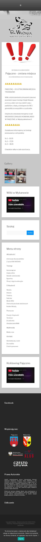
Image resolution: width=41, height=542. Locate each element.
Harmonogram (11, 270)
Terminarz (10, 318)
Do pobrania (10, 320)
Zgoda (21, 539)
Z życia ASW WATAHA (14, 261)
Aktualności (11, 254)
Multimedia (11, 328)
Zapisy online (11, 273)
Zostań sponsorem (12, 346)
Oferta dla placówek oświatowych (17, 303)
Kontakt (9, 336)
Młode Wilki (10, 301)
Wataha (9, 290)
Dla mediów (10, 343)
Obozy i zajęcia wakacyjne (15, 281)
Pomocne (10, 311)
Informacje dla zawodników (20, 70)
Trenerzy (9, 295)
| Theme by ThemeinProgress (21, 522)
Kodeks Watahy (11, 306)
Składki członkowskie (13, 276)
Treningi (9, 266)
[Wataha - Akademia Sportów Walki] (20, 27)
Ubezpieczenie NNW (13, 323)
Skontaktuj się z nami (13, 341)
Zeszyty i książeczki (13, 315)
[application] (20, 204)
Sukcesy (9, 298)
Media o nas (10, 332)
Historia (9, 293)
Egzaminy (10, 278)
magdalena (28, 77)
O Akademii (11, 285)
